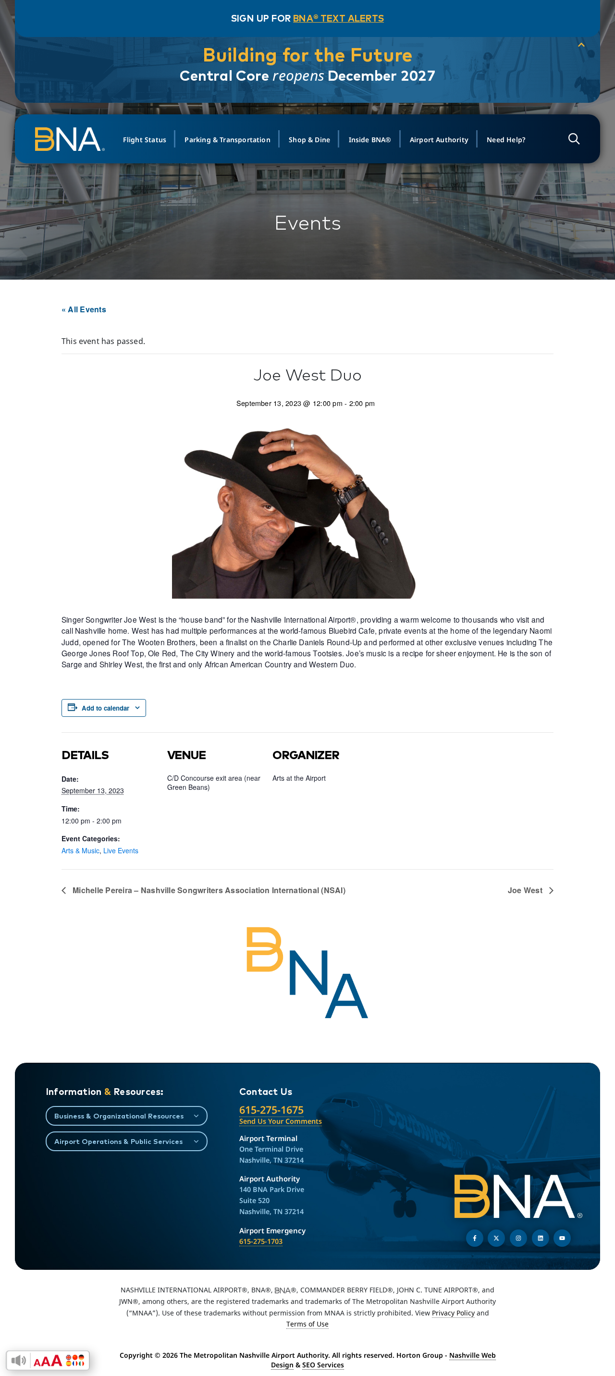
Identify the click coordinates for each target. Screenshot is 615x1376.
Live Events (120, 850)
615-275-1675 (271, 1110)
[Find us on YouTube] (562, 1238)
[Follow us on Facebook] (474, 1238)
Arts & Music (80, 850)
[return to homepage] (71, 139)
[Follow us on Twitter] (496, 1238)
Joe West (526, 890)
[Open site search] (574, 139)
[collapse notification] (581, 45)
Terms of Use (307, 1323)
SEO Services (323, 1364)
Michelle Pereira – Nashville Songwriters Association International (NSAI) (208, 890)
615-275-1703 (261, 1241)
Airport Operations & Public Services (118, 1141)
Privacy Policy (453, 1312)
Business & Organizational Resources (119, 1115)
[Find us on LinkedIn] (540, 1238)
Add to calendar (105, 708)
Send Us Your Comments (280, 1121)
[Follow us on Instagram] (518, 1238)
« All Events (84, 309)
